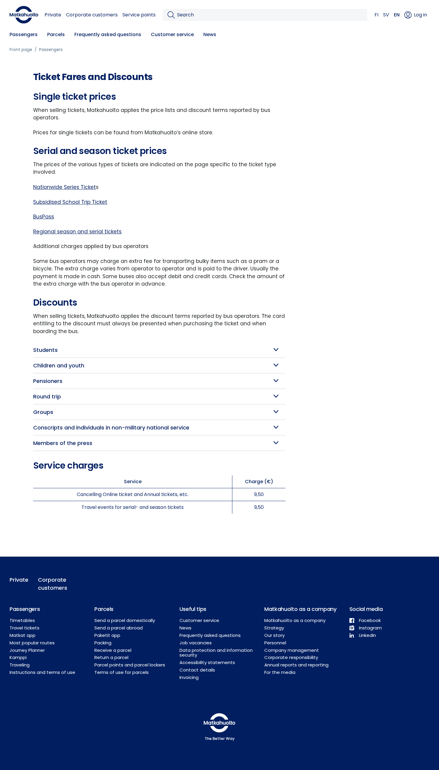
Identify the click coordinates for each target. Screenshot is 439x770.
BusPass (43, 216)
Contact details (197, 670)
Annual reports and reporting (296, 665)
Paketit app (107, 635)
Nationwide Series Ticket (64, 187)
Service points (139, 14)
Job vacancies (195, 643)
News (209, 34)
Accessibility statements (207, 662)
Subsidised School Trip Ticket (70, 202)
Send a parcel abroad (118, 628)
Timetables (22, 620)
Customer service (172, 34)
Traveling (20, 665)
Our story (274, 635)
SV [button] (386, 14)
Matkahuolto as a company (295, 620)
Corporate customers (92, 14)
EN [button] (397, 14)
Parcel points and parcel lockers (129, 665)
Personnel (275, 643)
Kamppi (18, 657)
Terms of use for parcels (121, 672)
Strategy (274, 628)
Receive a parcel (112, 650)
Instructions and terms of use (42, 672)
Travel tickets (24, 628)
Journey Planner (27, 650)
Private (52, 14)
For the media (279, 672)
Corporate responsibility (291, 657)
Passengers (24, 34)
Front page (21, 50)
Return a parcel (111, 657)
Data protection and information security (216, 652)
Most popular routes (32, 643)
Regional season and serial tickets (77, 231)
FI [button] (376, 14)
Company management (291, 650)
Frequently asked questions (107, 34)
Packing (102, 643)
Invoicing (189, 677)
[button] (159, 350)
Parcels (56, 34)
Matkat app (23, 635)
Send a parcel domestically (124, 620)
